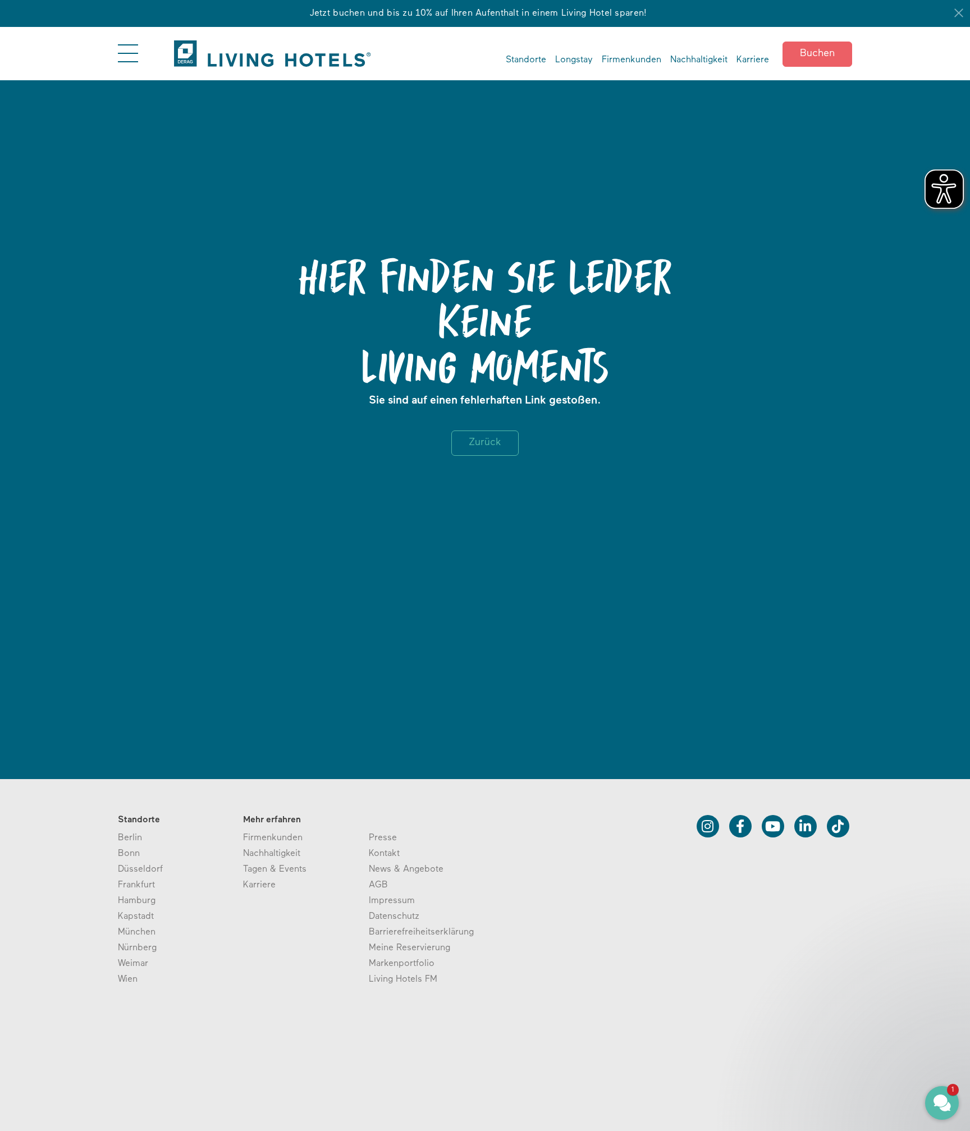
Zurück (485, 443)
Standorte (526, 60)
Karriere (752, 60)
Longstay (574, 60)
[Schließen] (959, 13)
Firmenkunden (631, 60)
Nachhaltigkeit (699, 60)
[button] (874, 1051)
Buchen (817, 54)
